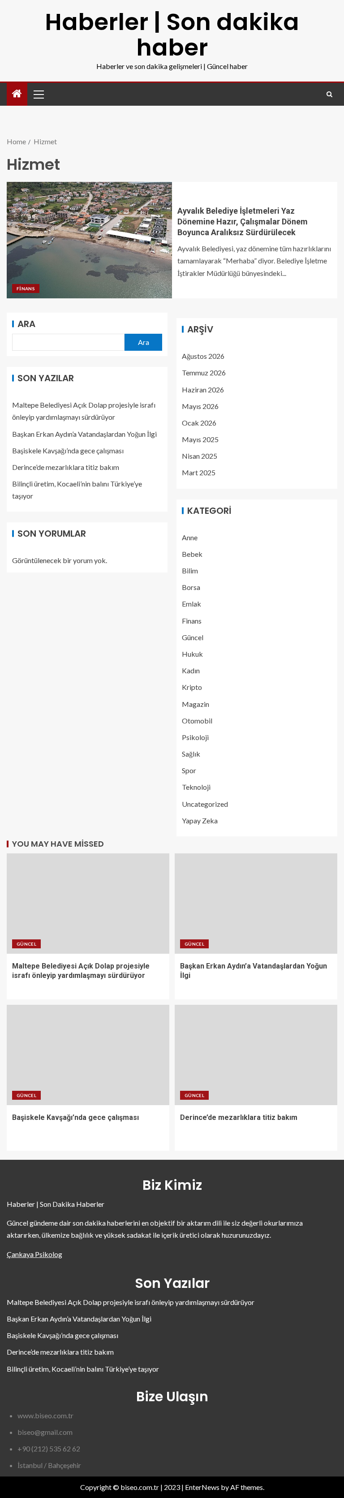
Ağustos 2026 (203, 356)
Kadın (191, 670)
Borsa (191, 587)
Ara (26, 323)
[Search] (329, 94)
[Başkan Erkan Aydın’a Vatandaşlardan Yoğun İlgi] (256, 903)
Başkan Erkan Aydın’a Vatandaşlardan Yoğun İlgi (84, 434)
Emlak (191, 603)
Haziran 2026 (203, 389)
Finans (26, 288)
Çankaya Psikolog (34, 1254)
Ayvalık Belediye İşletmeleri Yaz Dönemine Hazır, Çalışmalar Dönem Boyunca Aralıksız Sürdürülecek (242, 221)
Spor (189, 770)
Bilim (190, 570)
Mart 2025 (198, 472)
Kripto (192, 687)
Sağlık (191, 753)
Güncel (192, 637)
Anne (190, 537)
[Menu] (38, 94)
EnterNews (202, 1487)
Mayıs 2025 (200, 439)
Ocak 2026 (199, 422)
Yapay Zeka (200, 820)
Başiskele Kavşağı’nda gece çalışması (68, 450)
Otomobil (197, 720)
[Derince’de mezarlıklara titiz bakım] (256, 1055)
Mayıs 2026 (200, 406)
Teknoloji (196, 787)
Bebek (192, 554)
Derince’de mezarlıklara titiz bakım (65, 467)
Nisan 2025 (199, 456)
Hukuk (192, 654)
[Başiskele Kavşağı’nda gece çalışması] (88, 1055)
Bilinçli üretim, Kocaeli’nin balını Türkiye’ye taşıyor (83, 1369)
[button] (38, 94)
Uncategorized (205, 804)
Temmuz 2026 (204, 372)
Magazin (195, 704)
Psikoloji (195, 737)
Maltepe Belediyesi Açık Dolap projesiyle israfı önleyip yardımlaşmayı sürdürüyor (130, 1302)
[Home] (17, 93)
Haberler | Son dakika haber (172, 34)
